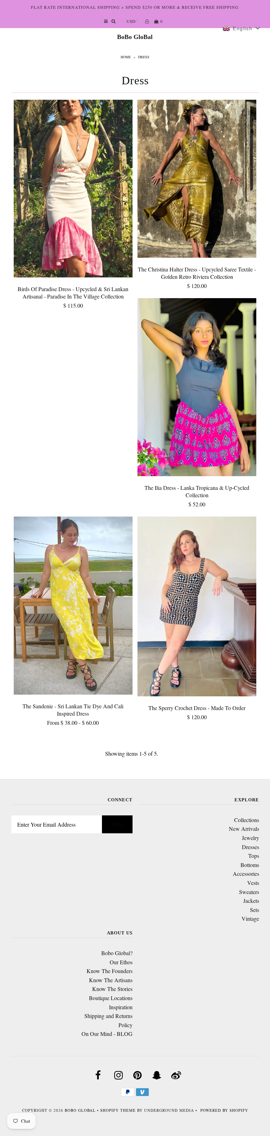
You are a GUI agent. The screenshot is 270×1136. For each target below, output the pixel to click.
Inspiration (121, 1007)
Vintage (250, 918)
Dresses (250, 847)
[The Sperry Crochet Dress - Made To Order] (196, 608)
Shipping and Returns (108, 1015)
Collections (246, 819)
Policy (125, 1025)
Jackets (251, 900)
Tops (253, 855)
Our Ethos (121, 962)
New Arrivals (244, 828)
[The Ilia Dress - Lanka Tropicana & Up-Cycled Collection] (196, 388)
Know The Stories (112, 988)
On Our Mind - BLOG (107, 1033)
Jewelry (250, 837)
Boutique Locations (111, 998)
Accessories (246, 873)
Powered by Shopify (224, 1110)
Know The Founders (109, 970)
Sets (254, 909)
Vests (253, 882)
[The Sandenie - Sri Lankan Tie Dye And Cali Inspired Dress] (73, 607)
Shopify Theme (118, 1110)
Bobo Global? (117, 953)
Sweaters (249, 891)
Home (126, 56)
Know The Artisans (111, 980)
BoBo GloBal (135, 36)
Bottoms (249, 864)
